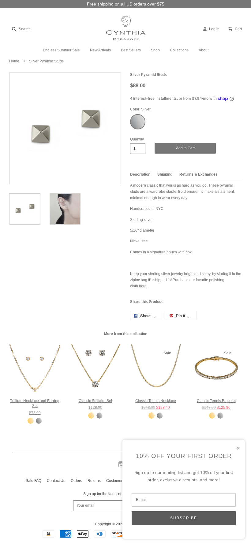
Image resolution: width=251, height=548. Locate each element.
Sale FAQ (33, 481)
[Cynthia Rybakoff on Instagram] (121, 467)
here (143, 286)
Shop (155, 50)
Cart (238, 29)
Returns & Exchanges (198, 174)
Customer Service (121, 481)
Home (14, 61)
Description (140, 174)
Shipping (164, 174)
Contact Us (56, 481)
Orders (76, 481)
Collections (179, 50)
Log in (214, 29)
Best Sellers (131, 50)
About (203, 50)
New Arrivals (100, 50)
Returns (94, 481)
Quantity (137, 139)
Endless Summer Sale (61, 50)
